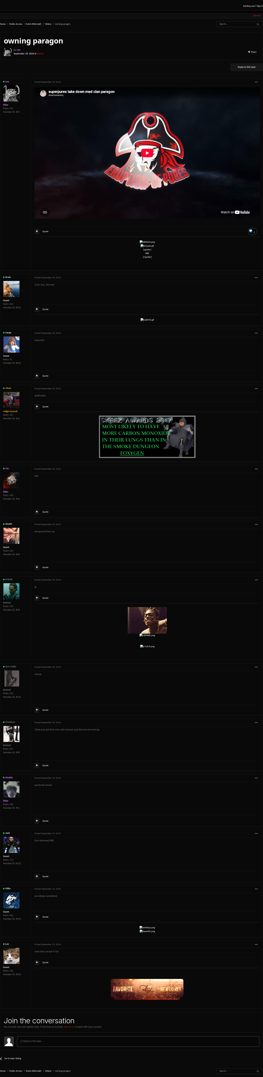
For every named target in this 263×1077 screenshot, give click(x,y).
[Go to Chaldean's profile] (11, 734)
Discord (256, 15)
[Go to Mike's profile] (11, 900)
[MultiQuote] (37, 231)
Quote (45, 231)
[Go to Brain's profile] (11, 289)
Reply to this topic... (33, 1041)
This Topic (243, 24)
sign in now (69, 1027)
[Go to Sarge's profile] (11, 344)
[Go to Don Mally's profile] (11, 678)
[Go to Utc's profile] (11, 480)
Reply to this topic (247, 67)
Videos (40, 53)
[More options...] (256, 82)
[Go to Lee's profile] (8, 52)
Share (253, 52)
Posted (48, 82)
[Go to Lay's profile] (11, 956)
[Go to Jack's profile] (11, 845)
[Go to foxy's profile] (11, 400)
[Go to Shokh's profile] (11, 536)
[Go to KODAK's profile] (11, 591)
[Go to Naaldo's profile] (11, 789)
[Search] (258, 24)
